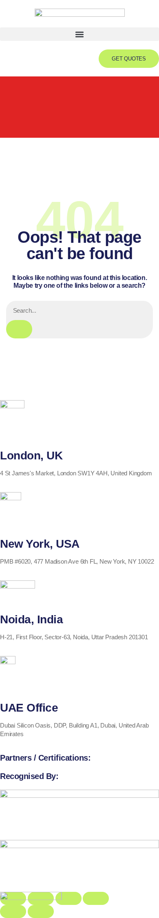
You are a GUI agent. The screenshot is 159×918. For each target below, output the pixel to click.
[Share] (68, 898)
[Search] (19, 329)
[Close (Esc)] (96, 898)
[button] (79, 34)
